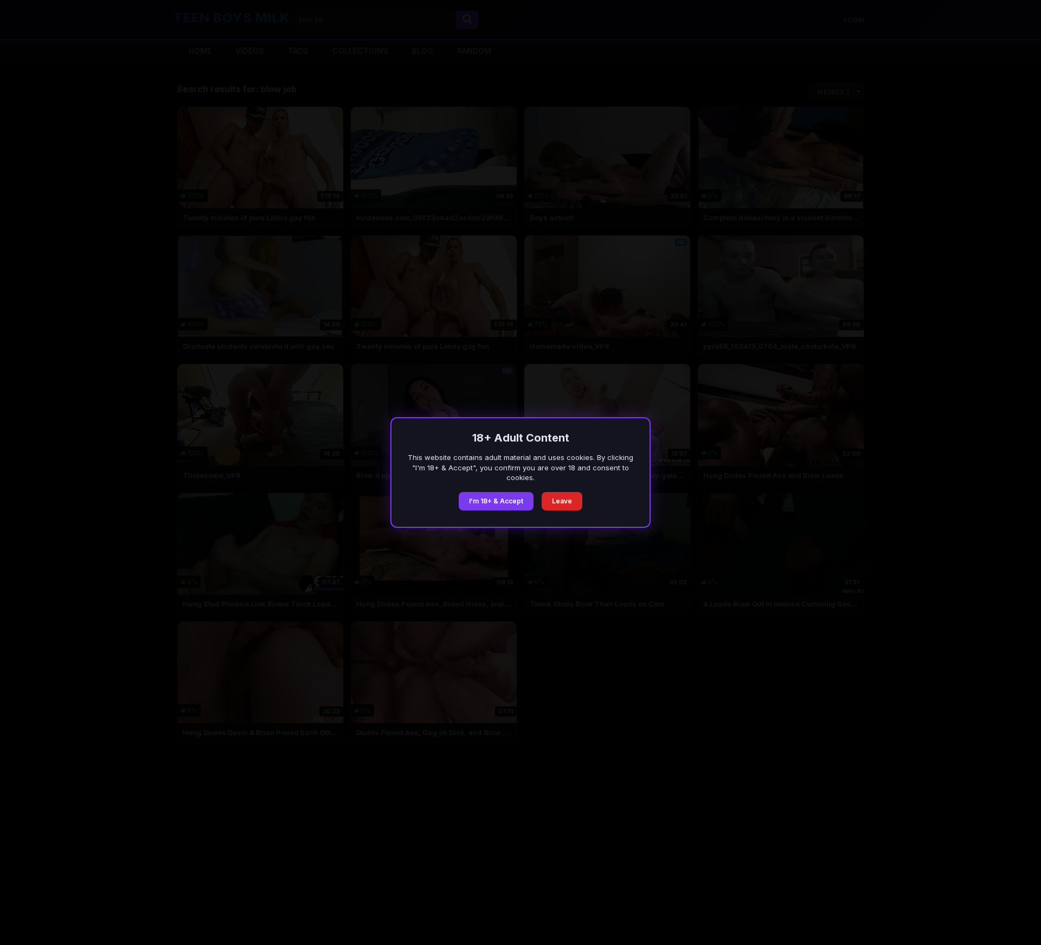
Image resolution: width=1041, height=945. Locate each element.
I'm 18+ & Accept (496, 501)
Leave (562, 501)
